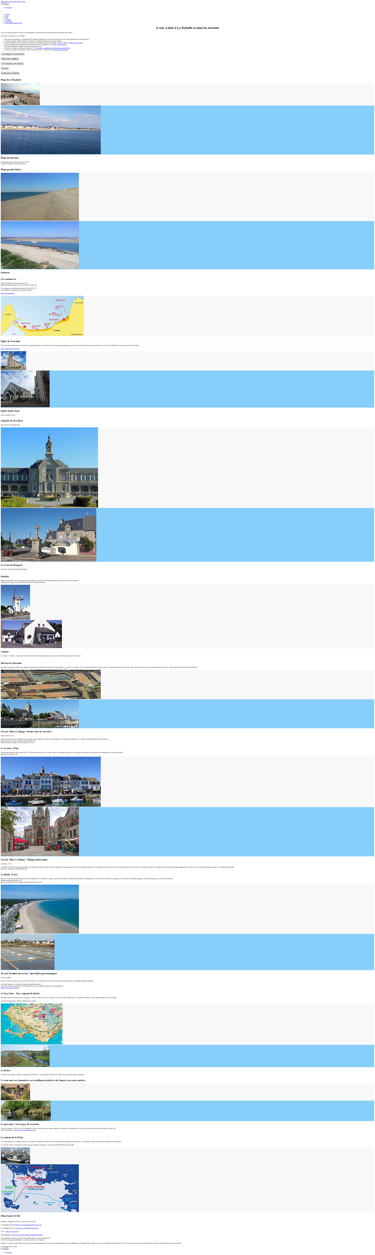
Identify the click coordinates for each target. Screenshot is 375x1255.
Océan (7, 16)
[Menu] (1, 11)
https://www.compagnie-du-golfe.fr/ (27, 1228)
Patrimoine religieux (10, 59)
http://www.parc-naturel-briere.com (25, 1130)
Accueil (7, 14)
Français (5, 4)
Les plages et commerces (13, 54)
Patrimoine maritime (10, 73)
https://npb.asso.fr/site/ (76, 43)
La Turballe (8, 21)
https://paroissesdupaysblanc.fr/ (10, 349)
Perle (6, 18)
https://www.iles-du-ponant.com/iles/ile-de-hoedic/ (27, 1235)
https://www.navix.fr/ (12, 1231)
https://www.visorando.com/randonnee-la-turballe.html (53, 48)
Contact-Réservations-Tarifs (13, 23)
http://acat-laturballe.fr (7, 293)
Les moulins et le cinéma (12, 64)
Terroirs (5, 68)
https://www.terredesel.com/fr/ (10, 988)
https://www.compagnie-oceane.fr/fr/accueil (28, 1225)
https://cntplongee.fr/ (60, 44)
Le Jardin (7, 19)
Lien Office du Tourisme (60, 50)
